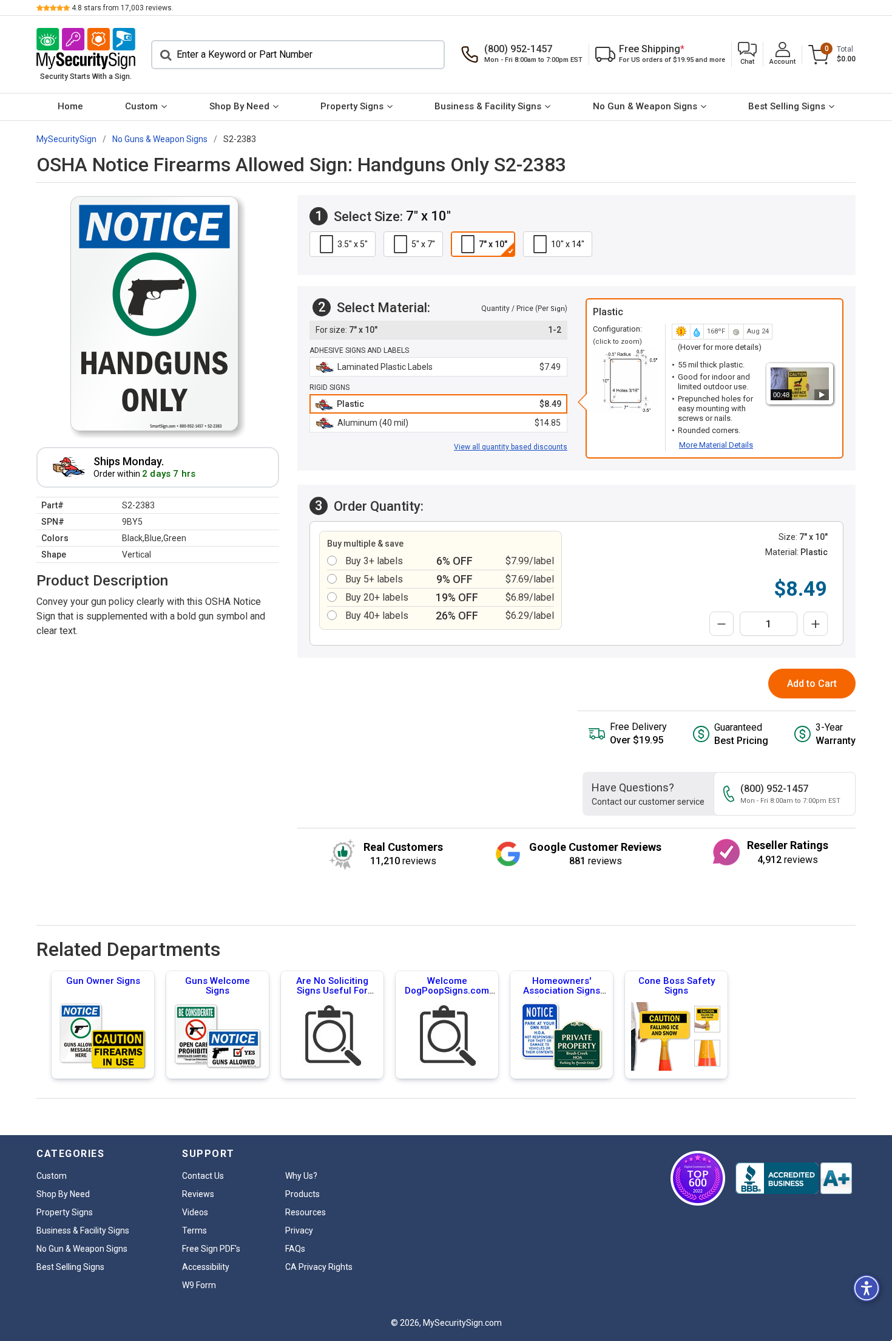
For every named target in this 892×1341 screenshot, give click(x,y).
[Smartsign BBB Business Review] (793, 1178)
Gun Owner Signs (103, 980)
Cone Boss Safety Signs (676, 985)
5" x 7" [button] (423, 244)
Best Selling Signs (786, 106)
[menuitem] (70, 107)
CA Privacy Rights (319, 1267)
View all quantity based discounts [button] (510, 447)
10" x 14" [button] (567, 244)
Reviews (198, 1194)
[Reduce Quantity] (721, 624)
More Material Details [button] (716, 444)
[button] (747, 54)
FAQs (295, 1249)
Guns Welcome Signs (217, 985)
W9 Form (199, 1285)
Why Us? (301, 1176)
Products (302, 1194)
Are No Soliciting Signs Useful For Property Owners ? (332, 990)
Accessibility (205, 1267)
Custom (141, 106)
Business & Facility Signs (487, 106)
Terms (194, 1230)
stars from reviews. (123, 8)
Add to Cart (812, 683)
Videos (195, 1212)
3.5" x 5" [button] (352, 244)
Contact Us (203, 1176)
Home (70, 106)
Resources (305, 1212)
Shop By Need (239, 106)
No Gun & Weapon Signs (645, 106)
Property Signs (351, 106)
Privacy (299, 1230)
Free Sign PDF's (211, 1249)
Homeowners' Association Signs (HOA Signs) (561, 990)
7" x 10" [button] (493, 244)
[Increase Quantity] (815, 624)
